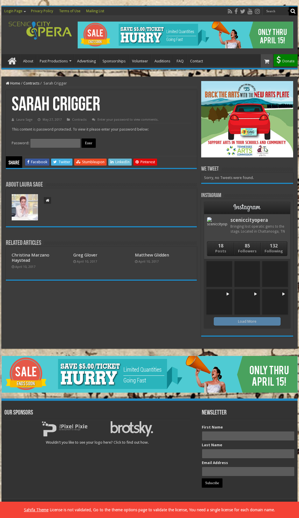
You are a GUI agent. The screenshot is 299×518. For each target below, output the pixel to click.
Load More (247, 321)
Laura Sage (24, 120)
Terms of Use (69, 11)
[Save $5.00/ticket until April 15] (185, 34)
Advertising (86, 61)
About (28, 61)
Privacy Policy (42, 11)
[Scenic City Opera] (40, 29)
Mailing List (95, 11)
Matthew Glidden (152, 255)
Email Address (215, 463)
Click (117, 442)
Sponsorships (114, 61)
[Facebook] (236, 11)
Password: (21, 143)
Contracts (31, 83)
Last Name (212, 445)
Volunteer (140, 61)
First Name (212, 427)
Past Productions (54, 61)
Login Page (13, 11)
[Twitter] (242, 11)
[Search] (293, 11)
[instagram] (257, 11)
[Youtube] (250, 11)
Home (12, 60)
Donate (288, 61)
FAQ (180, 61)
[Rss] (230, 11)
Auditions (162, 61)
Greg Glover (85, 255)
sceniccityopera (249, 220)
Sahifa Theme (36, 510)
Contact (196, 61)
